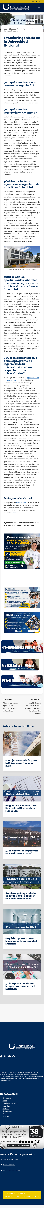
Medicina (6, 1106)
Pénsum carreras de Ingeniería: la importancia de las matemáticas (10, 705)
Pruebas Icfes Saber (10, 1103)
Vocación (6, 1114)
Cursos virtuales (9, 1165)
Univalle (6, 1108)
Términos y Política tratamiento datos (26, 1196)
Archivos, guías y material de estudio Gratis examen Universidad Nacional (20, 896)
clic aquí (14, 513)
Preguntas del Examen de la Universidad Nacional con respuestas (21, 808)
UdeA (5, 1101)
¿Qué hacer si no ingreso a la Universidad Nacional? (21, 852)
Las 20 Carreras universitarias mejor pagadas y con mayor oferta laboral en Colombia (33, 707)
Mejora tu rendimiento (11, 1170)
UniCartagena (8, 1111)
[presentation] (22, 743)
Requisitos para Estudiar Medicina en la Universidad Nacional (21, 941)
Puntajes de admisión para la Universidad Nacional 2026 (21, 763)
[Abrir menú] (39, 7)
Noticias (6, 1116)
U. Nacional (8, 34)
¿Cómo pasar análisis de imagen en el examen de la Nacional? (20, 986)
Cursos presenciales (10, 1159)
